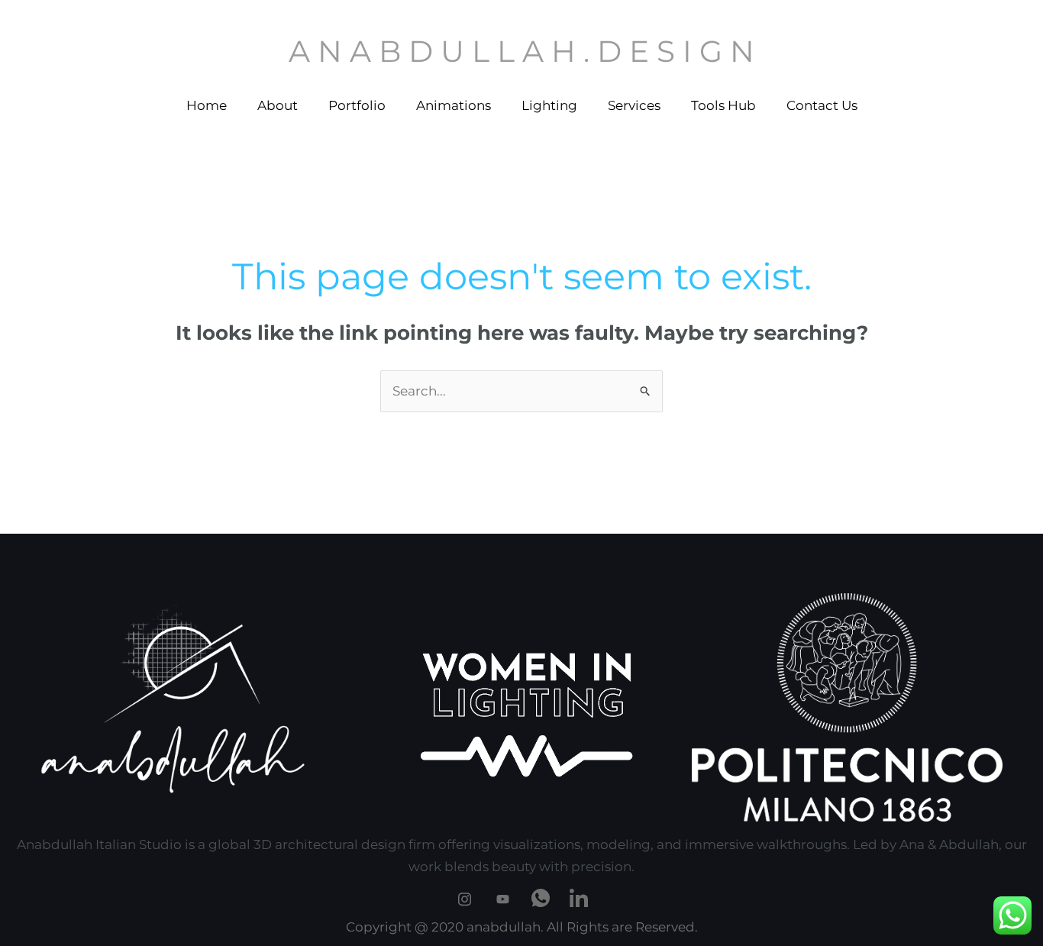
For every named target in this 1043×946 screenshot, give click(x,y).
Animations (453, 105)
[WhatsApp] (540, 896)
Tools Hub (723, 105)
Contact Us (821, 105)
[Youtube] (502, 896)
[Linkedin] (578, 896)
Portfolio (357, 105)
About (277, 105)
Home (206, 105)
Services (634, 105)
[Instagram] (464, 896)
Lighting (549, 105)
